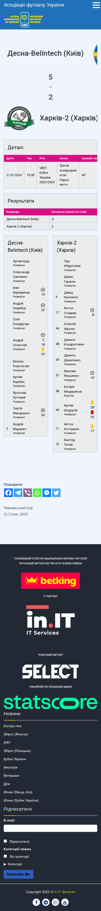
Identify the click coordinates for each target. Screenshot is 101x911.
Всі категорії (19, 856)
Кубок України (15, 759)
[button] (96, 5)
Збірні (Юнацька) (17, 751)
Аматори (11, 767)
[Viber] (27, 492)
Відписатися (19, 841)
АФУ (7, 742)
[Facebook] (8, 492)
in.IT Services (64, 892)
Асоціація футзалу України (34, 5)
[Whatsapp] (37, 492)
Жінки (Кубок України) (21, 800)
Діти (7, 784)
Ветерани (11, 775)
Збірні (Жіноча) (16, 734)
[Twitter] (56, 492)
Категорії (15, 864)
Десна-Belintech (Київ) (22, 219)
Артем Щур (21, 261)
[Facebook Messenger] (46, 492)
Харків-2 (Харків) (19, 226)
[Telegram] (18, 492)
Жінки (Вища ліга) (18, 792)
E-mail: (9, 820)
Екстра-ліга (13, 726)
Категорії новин (17, 849)
